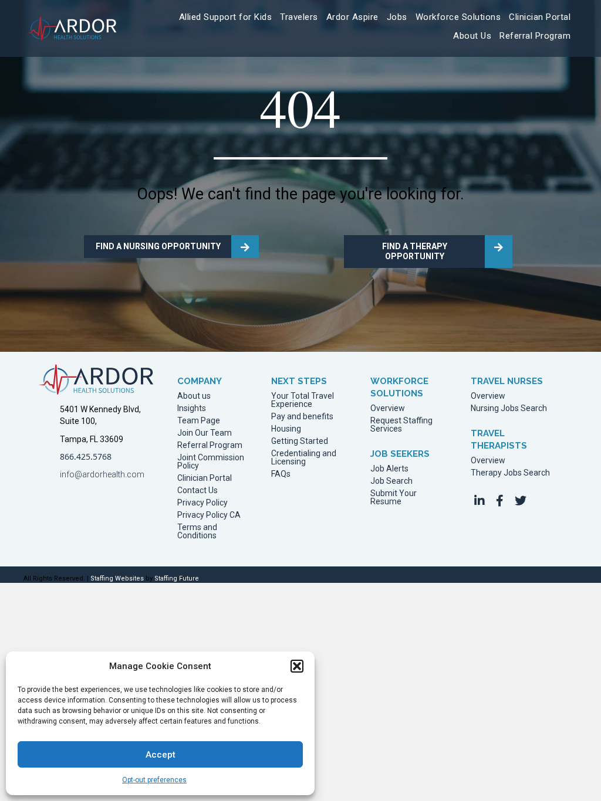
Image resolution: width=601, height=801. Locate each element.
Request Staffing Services (401, 424)
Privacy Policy (202, 502)
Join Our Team (204, 433)
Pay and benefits (302, 416)
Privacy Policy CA (209, 515)
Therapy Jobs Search (510, 473)
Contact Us (197, 490)
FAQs (281, 474)
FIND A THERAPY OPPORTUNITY (414, 251)
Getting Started (299, 441)
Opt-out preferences (154, 780)
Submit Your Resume (393, 497)
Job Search (391, 481)
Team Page (198, 420)
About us (194, 396)
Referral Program (209, 445)
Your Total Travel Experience (302, 400)
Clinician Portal (204, 478)
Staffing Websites (117, 578)
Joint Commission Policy (210, 461)
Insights (191, 408)
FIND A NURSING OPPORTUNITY (158, 246)
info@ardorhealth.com (102, 474)
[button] (297, 666)
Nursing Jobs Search (509, 408)
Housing (286, 429)
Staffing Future (176, 578)
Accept (160, 754)
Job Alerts (389, 468)
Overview (387, 408)
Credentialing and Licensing (303, 457)
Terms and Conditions (197, 531)
